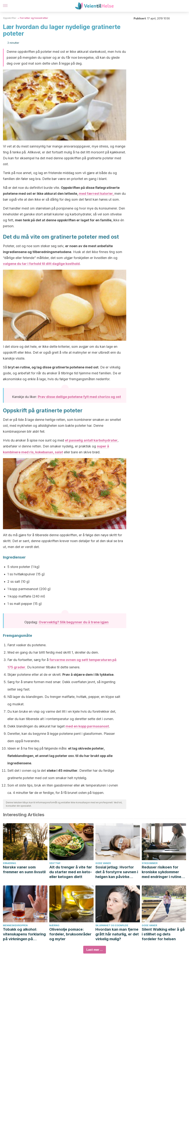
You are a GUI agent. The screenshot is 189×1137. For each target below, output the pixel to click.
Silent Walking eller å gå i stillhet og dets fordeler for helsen (163, 934)
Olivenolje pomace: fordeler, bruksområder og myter (70, 934)
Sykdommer (149, 863)
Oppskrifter (9, 18)
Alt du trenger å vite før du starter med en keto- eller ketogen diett (70, 872)
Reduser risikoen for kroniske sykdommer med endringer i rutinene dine (164, 872)
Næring (54, 925)
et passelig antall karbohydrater (91, 440)
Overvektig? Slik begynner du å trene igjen (74, 622)
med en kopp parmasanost (87, 726)
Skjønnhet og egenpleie (111, 925)
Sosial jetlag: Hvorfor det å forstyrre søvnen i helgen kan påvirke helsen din (116, 872)
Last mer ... (94, 949)
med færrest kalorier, (96, 193)
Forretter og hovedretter (34, 18)
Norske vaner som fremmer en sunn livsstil (24, 869)
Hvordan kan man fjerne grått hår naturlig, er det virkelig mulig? (117, 934)
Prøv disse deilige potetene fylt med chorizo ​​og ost (79, 397)
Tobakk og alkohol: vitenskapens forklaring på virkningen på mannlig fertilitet (24, 934)
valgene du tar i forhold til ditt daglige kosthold (41, 264)
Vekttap (54, 863)
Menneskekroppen (15, 925)
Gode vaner (103, 863)
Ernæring (9, 863)
